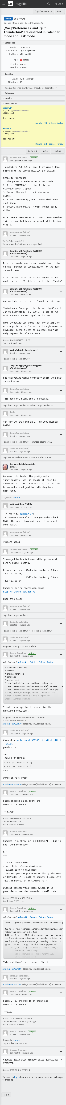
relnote (16, 497)
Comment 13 (15, 656)
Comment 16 (15, 834)
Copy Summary (42, 11)
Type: (15, 60)
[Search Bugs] (48, 3)
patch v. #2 (7, 128)
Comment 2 (14, 294)
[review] (8, 743)
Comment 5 (14, 415)
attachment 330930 (28, 740)
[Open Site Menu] (3, 3)
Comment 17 (15, 911)
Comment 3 (14, 371)
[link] (33, 684)
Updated (13, 235)
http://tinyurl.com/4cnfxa (19, 591)
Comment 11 (15, 553)
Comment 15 (15, 794)
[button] (59, 3)
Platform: (13, 54)
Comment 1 (14, 257)
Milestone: (13, 82)
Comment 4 (14, 392)
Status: (15, 79)
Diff (45, 123)
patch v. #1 (7, 108)
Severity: (14, 67)
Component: (12, 50)
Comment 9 (14, 535)
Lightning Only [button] (27, 50)
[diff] (57, 740)
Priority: (14, 64)
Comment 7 (14, 470)
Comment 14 (15, 734)
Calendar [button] (25, 47)
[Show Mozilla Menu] (10, 3)
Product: (14, 47)
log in (17, 1077)
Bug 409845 (19, 18)
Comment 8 (15, 507)
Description (15, 160)
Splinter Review (56, 123)
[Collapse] (60, 159)
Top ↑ (6, 1095)
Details (38, 123)
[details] (46, 740)
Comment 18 (15, 994)
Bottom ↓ (33, 151)
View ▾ (60, 11)
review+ (11, 118)
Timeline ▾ (58, 151)
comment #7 (26, 514)
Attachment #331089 (12, 969)
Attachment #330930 (12, 724)
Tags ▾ (45, 151)
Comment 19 (15, 1053)
